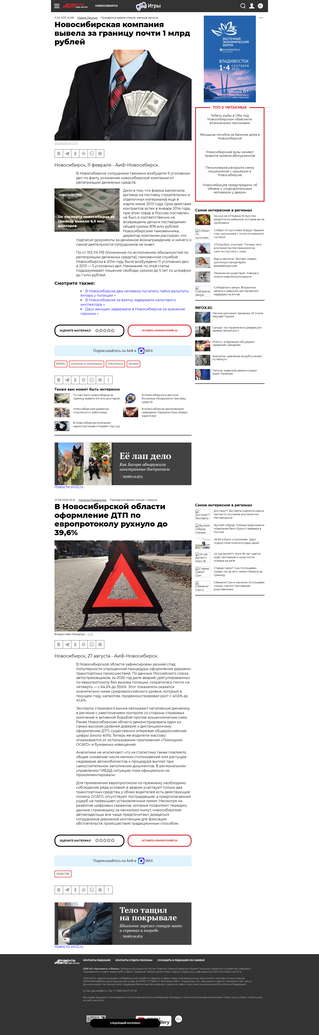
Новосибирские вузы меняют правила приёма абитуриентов (230, 154)
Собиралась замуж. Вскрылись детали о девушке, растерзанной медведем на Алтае (236, 291)
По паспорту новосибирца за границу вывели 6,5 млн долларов (96, 396)
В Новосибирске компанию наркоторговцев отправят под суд (96, 424)
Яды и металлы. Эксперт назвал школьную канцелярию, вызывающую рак (235, 262)
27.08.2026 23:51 (64, 500)
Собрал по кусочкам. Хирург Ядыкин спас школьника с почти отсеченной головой (239, 234)
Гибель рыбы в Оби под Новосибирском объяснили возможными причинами (229, 119)
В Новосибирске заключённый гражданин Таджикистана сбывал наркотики (165, 412)
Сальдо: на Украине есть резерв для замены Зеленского (236, 329)
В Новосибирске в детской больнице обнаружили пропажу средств (164, 398)
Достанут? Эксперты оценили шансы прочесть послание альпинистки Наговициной (239, 514)
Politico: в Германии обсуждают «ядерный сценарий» (233, 343)
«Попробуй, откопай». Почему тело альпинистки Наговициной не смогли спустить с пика (238, 248)
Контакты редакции (96, 960)
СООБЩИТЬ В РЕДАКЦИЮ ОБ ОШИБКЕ (181, 960)
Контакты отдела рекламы (133, 960)
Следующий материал (125, 1023)
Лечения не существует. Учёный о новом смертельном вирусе (236, 274)
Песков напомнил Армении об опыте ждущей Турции (237, 315)
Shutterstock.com (66, 143)
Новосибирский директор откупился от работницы (91, 410)
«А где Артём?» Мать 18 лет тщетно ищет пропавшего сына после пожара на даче (237, 557)
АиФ (90, 634)
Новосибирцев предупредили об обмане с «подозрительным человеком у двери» (230, 188)
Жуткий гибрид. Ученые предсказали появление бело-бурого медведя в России (239, 528)
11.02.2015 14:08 (64, 17)
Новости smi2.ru (68, 487)
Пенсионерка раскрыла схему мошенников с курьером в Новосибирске (230, 171)
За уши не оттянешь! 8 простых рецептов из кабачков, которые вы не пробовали (239, 219)
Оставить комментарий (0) (160, 330)
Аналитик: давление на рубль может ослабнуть (237, 358)
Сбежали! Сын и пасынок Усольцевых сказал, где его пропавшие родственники (239, 586)
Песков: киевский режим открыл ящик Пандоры (234, 372)
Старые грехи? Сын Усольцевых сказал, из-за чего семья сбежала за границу (238, 571)
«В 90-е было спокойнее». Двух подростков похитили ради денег (237, 541)
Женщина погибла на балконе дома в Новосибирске (230, 136)
